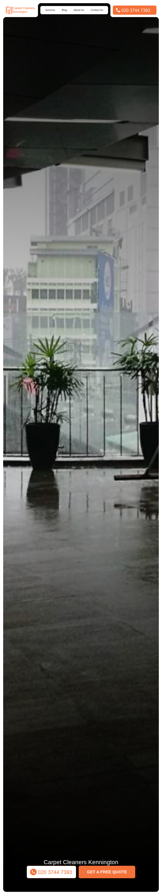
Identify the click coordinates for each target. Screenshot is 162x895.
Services (50, 10)
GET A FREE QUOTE (107, 872)
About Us (79, 10)
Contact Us (97, 10)
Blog (64, 10)
